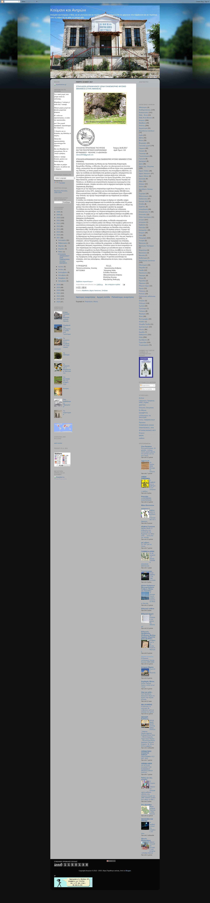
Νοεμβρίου (62, 278)
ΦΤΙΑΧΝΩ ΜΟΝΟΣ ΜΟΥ (147, 430)
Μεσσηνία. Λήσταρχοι (146, 246)
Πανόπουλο (143, 273)
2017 (58, 238)
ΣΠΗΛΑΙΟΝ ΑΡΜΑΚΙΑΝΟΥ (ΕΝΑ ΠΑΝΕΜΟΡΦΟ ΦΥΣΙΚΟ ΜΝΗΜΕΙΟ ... (64, 258)
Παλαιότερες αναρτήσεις (123, 297)
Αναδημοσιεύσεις (145, 110)
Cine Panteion (146, 446)
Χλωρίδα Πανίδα (144, 324)
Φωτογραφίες (143, 319)
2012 (58, 223)
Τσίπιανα (142, 311)
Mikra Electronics (147, 505)
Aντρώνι (141, 433)
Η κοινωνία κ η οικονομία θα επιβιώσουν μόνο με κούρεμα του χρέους (147, 709)
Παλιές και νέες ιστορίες (146, 778)
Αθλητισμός (143, 107)
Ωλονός (141, 329)
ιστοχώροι (142, 222)
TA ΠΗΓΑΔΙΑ (66, 354)
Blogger (128, 870)
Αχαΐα (141, 135)
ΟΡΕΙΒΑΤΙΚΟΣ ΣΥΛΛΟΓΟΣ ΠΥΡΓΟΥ (146, 753)
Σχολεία (141, 306)
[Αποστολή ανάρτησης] (123, 284)
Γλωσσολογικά (144, 156)
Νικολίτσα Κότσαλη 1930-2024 (60, 191)
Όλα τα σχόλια (147, 389)
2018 (58, 284)
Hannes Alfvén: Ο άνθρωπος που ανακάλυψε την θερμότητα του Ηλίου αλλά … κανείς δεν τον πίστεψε (147, 533)
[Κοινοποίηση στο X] (81, 287)
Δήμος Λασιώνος (95, 290)
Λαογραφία (142, 238)
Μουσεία (142, 255)
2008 (58, 212)
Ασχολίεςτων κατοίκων (146, 131)
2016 (58, 235)
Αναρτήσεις (146, 385)
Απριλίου (61, 249)
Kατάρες (66, 388)
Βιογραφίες (142, 143)
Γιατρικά (141, 151)
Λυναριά (141, 240)
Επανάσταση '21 (144, 212)
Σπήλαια (105, 290)
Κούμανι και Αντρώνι (68, 10)
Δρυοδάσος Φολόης (146, 189)
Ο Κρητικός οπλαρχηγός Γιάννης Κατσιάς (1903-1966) (147, 660)
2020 (58, 290)
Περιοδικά (142, 281)
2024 (58, 302)
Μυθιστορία (143, 258)
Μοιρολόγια (143, 250)
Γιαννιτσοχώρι (146, 571)
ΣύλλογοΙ (142, 303)
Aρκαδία (141, 332)
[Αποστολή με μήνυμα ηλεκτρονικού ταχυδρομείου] (77, 287)
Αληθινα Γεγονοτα (148, 526)
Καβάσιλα (142, 225)
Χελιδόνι (141, 321)
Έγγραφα (142, 193)
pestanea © (145, 509)
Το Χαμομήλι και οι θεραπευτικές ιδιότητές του (67, 368)
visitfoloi (141, 438)
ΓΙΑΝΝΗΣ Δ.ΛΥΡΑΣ (147, 551)
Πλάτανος (142, 291)
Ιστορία (141, 220)
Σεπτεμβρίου (62, 272)
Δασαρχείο (142, 161)
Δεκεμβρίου (62, 281)
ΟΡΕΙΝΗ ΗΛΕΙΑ (146, 763)
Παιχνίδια (142, 267)
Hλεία (141, 337)
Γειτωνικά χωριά (144, 146)
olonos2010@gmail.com (84, 155)
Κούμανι (141, 233)
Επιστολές (142, 214)
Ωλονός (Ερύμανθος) (146, 839)
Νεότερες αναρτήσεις (85, 297)
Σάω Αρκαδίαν (146, 805)
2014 (58, 229)
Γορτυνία (142, 159)
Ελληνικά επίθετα (147, 608)
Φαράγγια (142, 314)
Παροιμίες (142, 275)
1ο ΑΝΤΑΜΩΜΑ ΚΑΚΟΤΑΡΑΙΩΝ (146, 499)
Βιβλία (141, 138)
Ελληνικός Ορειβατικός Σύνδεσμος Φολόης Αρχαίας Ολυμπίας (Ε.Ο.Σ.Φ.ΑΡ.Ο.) (148, 635)
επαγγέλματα (143, 209)
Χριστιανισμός (144, 327)
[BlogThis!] (79, 287)
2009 (58, 215)
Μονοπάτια (143, 253)
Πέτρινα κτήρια (144, 286)
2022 (58, 296)
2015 (58, 232)
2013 (58, 226)
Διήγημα (141, 184)
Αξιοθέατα (85, 290)
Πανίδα (141, 270)
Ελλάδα (141, 204)
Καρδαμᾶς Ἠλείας (147, 681)
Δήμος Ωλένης (144, 176)
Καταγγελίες (143, 230)
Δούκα (141, 186)
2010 (58, 217)
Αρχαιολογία (143, 128)
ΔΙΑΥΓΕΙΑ (142, 405)
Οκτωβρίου (62, 275)
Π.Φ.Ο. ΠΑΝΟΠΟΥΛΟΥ (147, 420)
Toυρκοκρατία (143, 345)
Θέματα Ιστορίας (147, 656)
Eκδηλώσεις (143, 334)
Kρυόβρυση (143, 340)
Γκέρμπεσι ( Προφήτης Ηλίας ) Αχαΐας (146, 401)
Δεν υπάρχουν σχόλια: (113, 284)
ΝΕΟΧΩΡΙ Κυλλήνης (145, 718)
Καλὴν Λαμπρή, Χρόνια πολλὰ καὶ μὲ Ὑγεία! (148, 685)
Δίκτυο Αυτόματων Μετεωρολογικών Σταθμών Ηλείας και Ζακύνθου (148, 588)
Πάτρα (141, 278)
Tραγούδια (142, 342)
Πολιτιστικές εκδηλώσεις (147, 296)
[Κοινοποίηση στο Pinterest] (85, 287)
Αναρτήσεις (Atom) (91, 301)
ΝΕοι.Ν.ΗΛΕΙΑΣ (146, 704)
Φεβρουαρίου (63, 243)
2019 (58, 287)
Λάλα (140, 235)
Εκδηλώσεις (143, 199)
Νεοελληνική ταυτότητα (147, 260)
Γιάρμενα (142, 148)
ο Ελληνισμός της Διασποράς (145, 416)
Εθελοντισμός (143, 196)
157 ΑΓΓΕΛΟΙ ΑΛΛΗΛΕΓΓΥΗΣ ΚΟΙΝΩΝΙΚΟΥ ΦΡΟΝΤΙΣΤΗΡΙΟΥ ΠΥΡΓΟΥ (147, 768)
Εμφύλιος (142, 206)
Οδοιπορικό (143, 265)
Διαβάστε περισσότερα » (84, 281)
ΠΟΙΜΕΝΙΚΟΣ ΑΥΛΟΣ (146, 425)
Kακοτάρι (144, 496)
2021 (58, 293)
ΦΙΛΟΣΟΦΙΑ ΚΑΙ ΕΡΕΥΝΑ (147, 820)
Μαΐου (60, 252)
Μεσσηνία (142, 243)
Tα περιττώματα (67, 412)
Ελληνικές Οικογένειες (146, 408)
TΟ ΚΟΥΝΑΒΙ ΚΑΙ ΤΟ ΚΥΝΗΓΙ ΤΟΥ (66, 380)
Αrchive (141, 398)
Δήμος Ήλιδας (144, 171)
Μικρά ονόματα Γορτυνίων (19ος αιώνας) (152, 810)
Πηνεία (141, 288)
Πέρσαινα (142, 283)
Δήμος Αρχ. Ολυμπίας (146, 166)
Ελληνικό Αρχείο (147, 614)
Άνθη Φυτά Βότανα (145, 118)
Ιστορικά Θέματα (147, 667)
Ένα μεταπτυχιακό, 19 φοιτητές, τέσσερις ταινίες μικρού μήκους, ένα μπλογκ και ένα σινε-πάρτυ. (148, 451)
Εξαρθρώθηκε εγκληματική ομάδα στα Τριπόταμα (67, 330)
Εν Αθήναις (142, 410)
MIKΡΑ (141, 435)
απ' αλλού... (145, 542)
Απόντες (142, 125)
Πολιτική (142, 294)
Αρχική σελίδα (103, 297)
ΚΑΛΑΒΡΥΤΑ (143, 413)
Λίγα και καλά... (147, 692)
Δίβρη (141, 181)
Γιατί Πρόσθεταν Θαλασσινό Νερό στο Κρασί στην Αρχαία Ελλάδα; (148, 696)
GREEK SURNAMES (145, 477)
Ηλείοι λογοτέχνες (145, 217)
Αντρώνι (141, 120)
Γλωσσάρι (142, 153)
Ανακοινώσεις (143, 112)
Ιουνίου (61, 266)
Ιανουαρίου (62, 240)
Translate (62, 183)
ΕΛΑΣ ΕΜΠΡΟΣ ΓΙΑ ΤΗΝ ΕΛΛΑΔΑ (153, 576)
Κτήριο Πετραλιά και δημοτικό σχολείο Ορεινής (66, 316)
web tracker (58, 443)
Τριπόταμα (142, 308)
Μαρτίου (61, 246)
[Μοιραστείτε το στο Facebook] (83, 287)
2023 (58, 299)
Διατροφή (142, 179)
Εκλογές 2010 (143, 201)
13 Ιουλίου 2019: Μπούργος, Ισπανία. (152, 467)
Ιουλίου (61, 269)
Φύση (141, 316)
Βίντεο (141, 140)
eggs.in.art (145, 461)
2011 (58, 220)
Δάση (141, 164)
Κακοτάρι (142, 227)
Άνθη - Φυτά (143, 115)
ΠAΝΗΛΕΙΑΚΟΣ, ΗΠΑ (146, 428)
